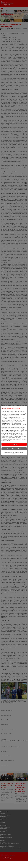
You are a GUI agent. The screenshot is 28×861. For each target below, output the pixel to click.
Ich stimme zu (14, 444)
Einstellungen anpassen (9, 452)
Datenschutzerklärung (19, 452)
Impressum (14, 453)
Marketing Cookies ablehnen (14, 448)
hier (7, 430)
